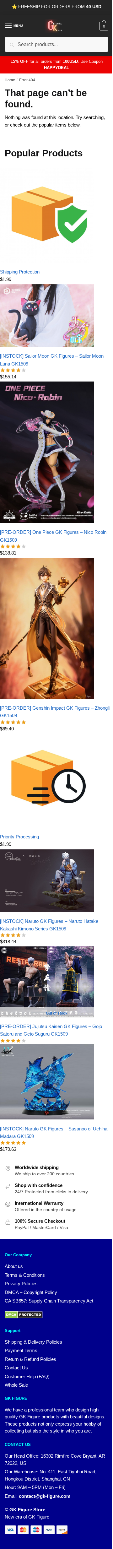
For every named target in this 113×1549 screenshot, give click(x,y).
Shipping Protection (20, 271)
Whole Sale (16, 1385)
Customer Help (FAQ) (27, 1376)
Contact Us (16, 1367)
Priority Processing (19, 836)
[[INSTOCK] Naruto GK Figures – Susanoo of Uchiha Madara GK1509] (47, 1117)
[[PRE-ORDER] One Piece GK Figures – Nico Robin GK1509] (47, 521)
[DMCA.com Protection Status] (24, 1316)
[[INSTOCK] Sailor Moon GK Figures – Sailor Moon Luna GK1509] (47, 345)
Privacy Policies (21, 1283)
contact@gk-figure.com (44, 1496)
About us (14, 1266)
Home (10, 80)
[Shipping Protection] (47, 260)
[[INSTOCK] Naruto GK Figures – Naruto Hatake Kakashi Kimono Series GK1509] (47, 910)
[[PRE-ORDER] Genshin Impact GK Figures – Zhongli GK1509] (47, 697)
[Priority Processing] (47, 826)
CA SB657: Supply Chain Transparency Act (49, 1300)
